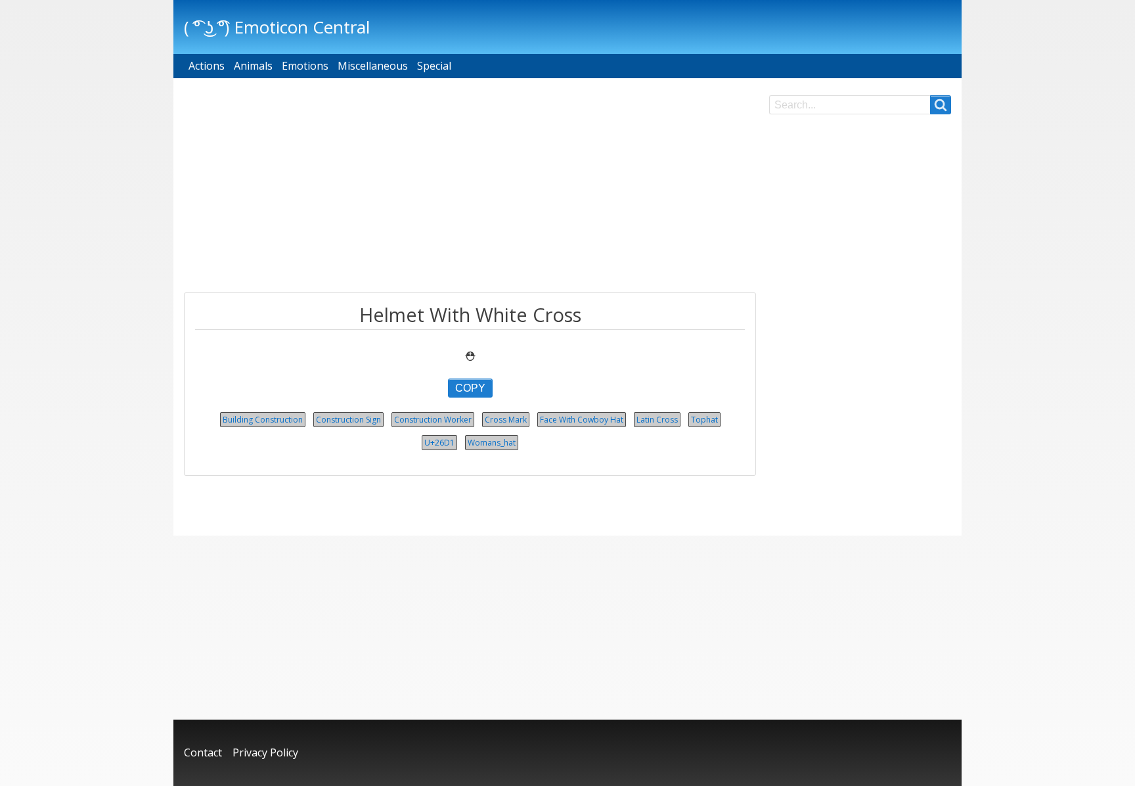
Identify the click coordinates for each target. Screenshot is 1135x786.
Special (434, 65)
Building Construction (263, 419)
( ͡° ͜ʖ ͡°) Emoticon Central (277, 27)
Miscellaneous (373, 65)
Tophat (704, 419)
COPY (470, 388)
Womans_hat (492, 442)
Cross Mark (506, 419)
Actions (207, 65)
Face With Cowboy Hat (581, 419)
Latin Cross (657, 419)
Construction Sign (348, 419)
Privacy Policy (265, 752)
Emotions (305, 65)
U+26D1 (439, 442)
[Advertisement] (470, 187)
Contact (203, 752)
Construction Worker (433, 419)
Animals (253, 65)
